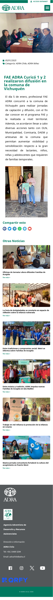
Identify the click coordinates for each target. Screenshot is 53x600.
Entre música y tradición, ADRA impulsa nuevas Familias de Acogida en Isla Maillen (24, 387)
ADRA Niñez (33, 63)
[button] (47, 8)
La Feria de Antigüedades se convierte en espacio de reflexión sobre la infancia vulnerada (26, 311)
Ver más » (6, 277)
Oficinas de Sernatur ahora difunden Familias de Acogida (24, 273)
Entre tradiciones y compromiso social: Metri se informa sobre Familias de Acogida (24, 349)
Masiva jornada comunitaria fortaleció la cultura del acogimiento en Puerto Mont (26, 464)
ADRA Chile (21, 63)
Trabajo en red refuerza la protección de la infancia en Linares (25, 425)
